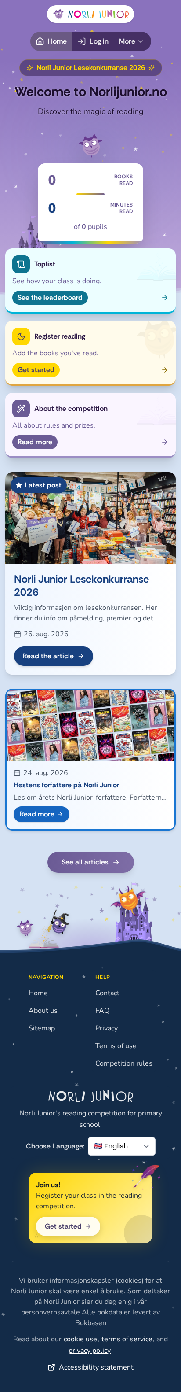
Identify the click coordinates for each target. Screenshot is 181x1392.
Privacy (106, 1028)
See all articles (85, 862)
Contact (107, 993)
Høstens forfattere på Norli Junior (66, 785)
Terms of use (116, 1046)
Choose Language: (55, 1146)
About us (43, 1010)
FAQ (102, 1010)
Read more (37, 814)
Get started (63, 1226)
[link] (80, 1339)
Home (38, 993)
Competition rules (123, 1063)
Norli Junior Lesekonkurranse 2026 (81, 585)
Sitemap (42, 1028)
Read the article (48, 656)
